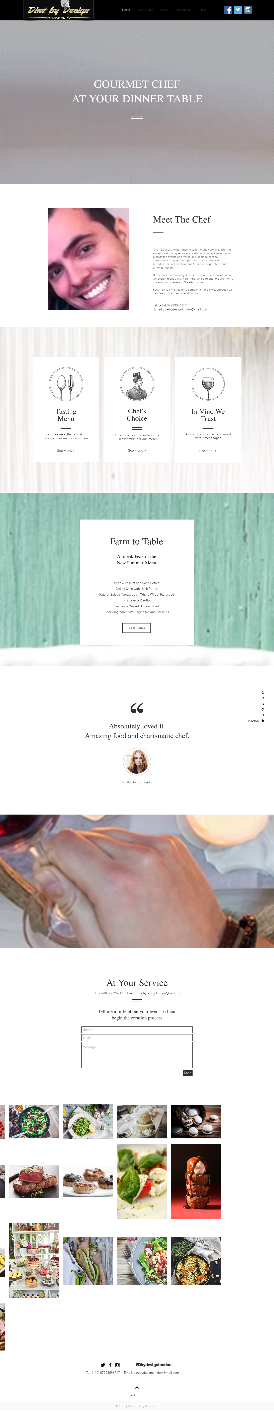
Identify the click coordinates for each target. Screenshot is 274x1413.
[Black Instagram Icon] (221, 9)
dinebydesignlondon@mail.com (185, 310)
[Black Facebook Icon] (110, 1365)
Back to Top (137, 1396)
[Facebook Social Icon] (228, 10)
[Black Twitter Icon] (103, 1365)
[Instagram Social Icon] (248, 10)
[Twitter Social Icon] (238, 10)
